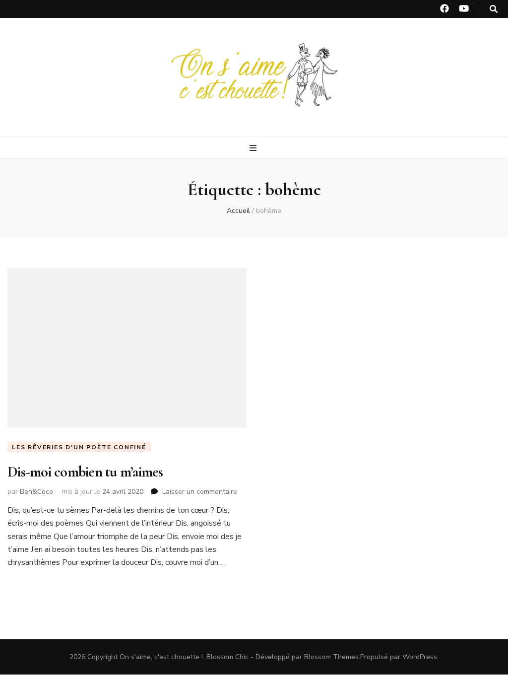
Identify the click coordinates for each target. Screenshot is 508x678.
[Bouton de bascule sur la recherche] (494, 9)
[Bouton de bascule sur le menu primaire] (254, 148)
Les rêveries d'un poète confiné (79, 447)
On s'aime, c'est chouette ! (161, 657)
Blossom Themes (331, 657)
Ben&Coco (36, 491)
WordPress (419, 657)
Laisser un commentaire (199, 491)
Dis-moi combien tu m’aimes (85, 472)
